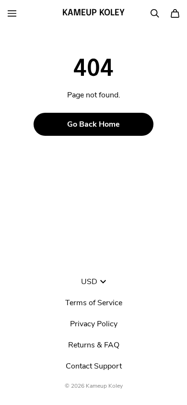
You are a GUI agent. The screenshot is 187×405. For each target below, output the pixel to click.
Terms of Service (93, 303)
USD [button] (89, 281)
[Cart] (175, 13)
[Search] (155, 13)
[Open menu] (12, 13)
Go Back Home (93, 124)
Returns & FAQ (93, 345)
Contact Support (94, 366)
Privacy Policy (93, 324)
